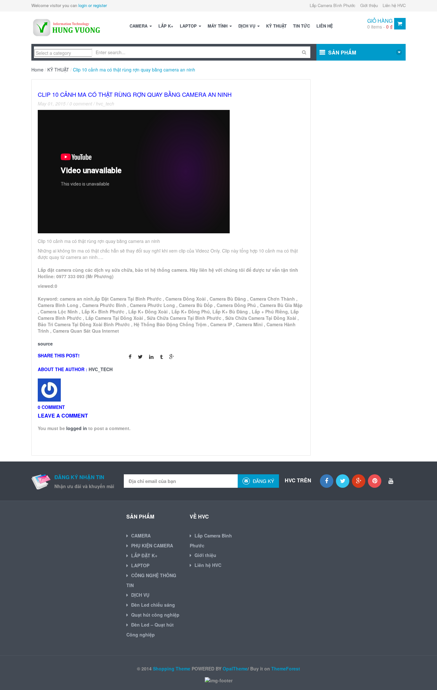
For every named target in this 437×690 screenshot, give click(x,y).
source (45, 343)
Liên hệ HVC (394, 5)
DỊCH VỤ (247, 26)
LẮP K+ (165, 26)
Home (37, 69)
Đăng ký (262, 481)
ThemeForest (285, 668)
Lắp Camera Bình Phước (332, 5)
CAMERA (139, 26)
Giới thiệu (369, 5)
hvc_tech (105, 103)
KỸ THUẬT (276, 26)
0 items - (380, 26)
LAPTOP (189, 26)
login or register (92, 5)
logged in (76, 428)
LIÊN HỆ (324, 26)
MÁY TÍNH (218, 26)
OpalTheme (235, 668)
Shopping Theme (171, 668)
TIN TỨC (301, 26)
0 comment (80, 103)
